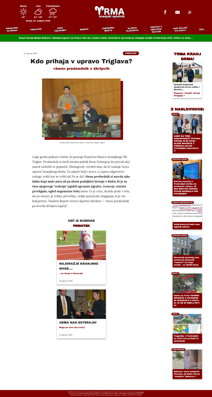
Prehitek (36, 29)
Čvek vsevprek (60, 29)
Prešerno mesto (108, 29)
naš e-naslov (140, 392)
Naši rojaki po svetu (180, 29)
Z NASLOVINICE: (187, 109)
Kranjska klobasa (12, 29)
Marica (84, 29)
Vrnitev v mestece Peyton (156, 29)
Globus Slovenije (132, 29)
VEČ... (202, 29)
